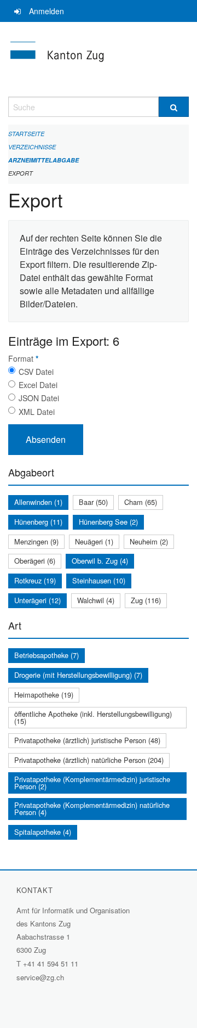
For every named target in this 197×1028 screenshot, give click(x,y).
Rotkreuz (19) (35, 580)
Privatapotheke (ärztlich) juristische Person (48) (87, 740)
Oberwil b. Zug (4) (100, 560)
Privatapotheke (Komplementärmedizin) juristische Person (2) (92, 782)
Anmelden (46, 10)
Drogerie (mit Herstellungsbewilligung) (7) (78, 675)
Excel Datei (38, 384)
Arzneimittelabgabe (43, 160)
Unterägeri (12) (37, 600)
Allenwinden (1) (38, 502)
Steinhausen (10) (98, 580)
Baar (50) (93, 502)
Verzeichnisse (32, 147)
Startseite (26, 134)
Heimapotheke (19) (43, 694)
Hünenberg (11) (38, 521)
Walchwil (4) (95, 600)
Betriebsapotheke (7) (46, 655)
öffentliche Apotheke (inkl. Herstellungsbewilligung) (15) (93, 717)
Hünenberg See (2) (108, 521)
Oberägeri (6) (34, 560)
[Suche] (174, 107)
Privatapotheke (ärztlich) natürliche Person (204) (89, 760)
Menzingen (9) (36, 541)
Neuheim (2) (149, 541)
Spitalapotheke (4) (42, 832)
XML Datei (37, 411)
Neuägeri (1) (94, 541)
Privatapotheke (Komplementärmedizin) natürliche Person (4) (92, 808)
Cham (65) (140, 502)
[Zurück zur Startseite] (98, 59)
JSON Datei (39, 397)
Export (20, 173)
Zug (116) (146, 600)
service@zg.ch (40, 977)
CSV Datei (36, 371)
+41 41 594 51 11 (50, 963)
